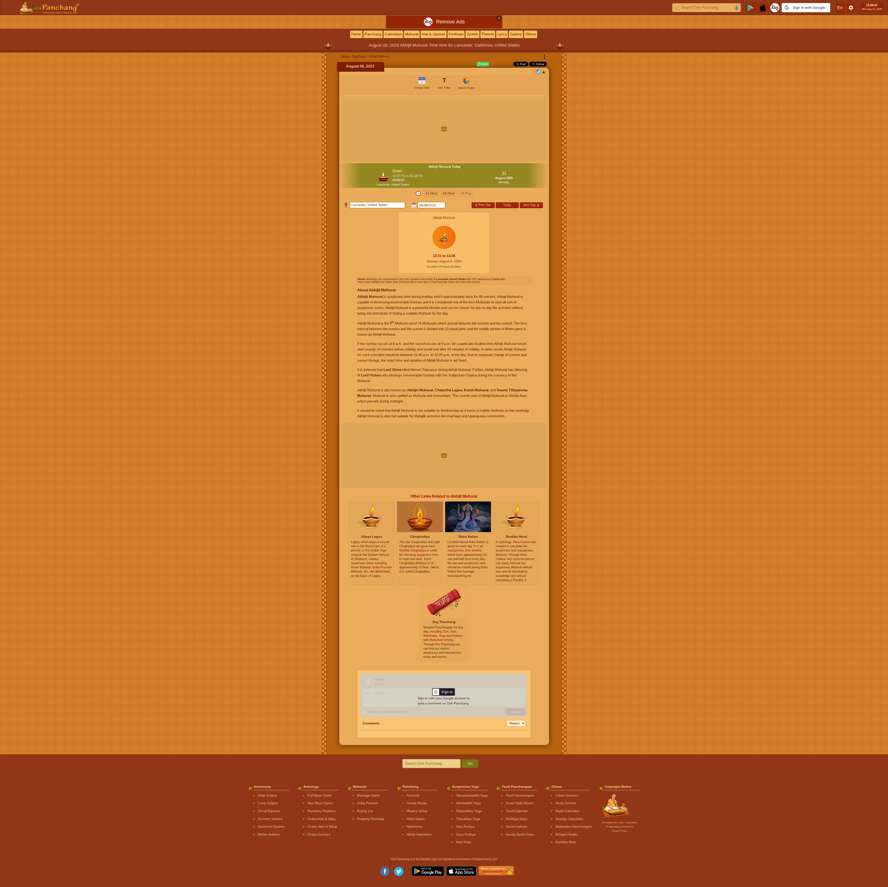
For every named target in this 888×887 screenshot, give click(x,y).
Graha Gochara (319, 834)
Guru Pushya (466, 834)
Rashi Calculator (567, 811)
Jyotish (472, 34)
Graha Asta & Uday (322, 819)
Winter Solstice (269, 834)
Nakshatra (414, 826)
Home (356, 34)
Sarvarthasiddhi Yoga (472, 795)
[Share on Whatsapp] (483, 64)
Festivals (456, 34)
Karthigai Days (516, 819)
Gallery (516, 34)
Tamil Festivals (516, 826)
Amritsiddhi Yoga (468, 803)
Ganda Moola (417, 803)
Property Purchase (370, 819)
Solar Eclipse (267, 795)
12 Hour (432, 193)
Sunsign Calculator (569, 819)
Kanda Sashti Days (520, 834)
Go (470, 763)
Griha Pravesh (367, 803)
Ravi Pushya (465, 826)
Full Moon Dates (320, 795)
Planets (488, 34)
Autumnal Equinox (271, 826)
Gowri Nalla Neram (520, 803)
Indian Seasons (566, 795)
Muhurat (412, 34)
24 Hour (449, 193)
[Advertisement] (444, 128)
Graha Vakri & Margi (322, 826)
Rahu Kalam (416, 819)
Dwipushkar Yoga (469, 811)
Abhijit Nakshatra (419, 834)
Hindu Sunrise (565, 803)
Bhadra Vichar (417, 811)
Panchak (413, 795)
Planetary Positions (322, 811)
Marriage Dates (368, 795)
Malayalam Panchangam (573, 826)
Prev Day (483, 205)
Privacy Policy (619, 830)
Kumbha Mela (565, 842)
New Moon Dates (320, 803)
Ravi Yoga (463, 842)
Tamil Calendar (517, 811)
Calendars (393, 34)
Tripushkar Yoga (468, 819)
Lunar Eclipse (268, 803)
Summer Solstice (270, 819)
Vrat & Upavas (433, 34)
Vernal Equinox (269, 811)
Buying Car (365, 811)
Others (530, 34)
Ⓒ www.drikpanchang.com (620, 826)
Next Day (531, 205)
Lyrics (502, 34)
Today (507, 205)
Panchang (373, 34)
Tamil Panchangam (520, 795)
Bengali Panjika (566, 834)
